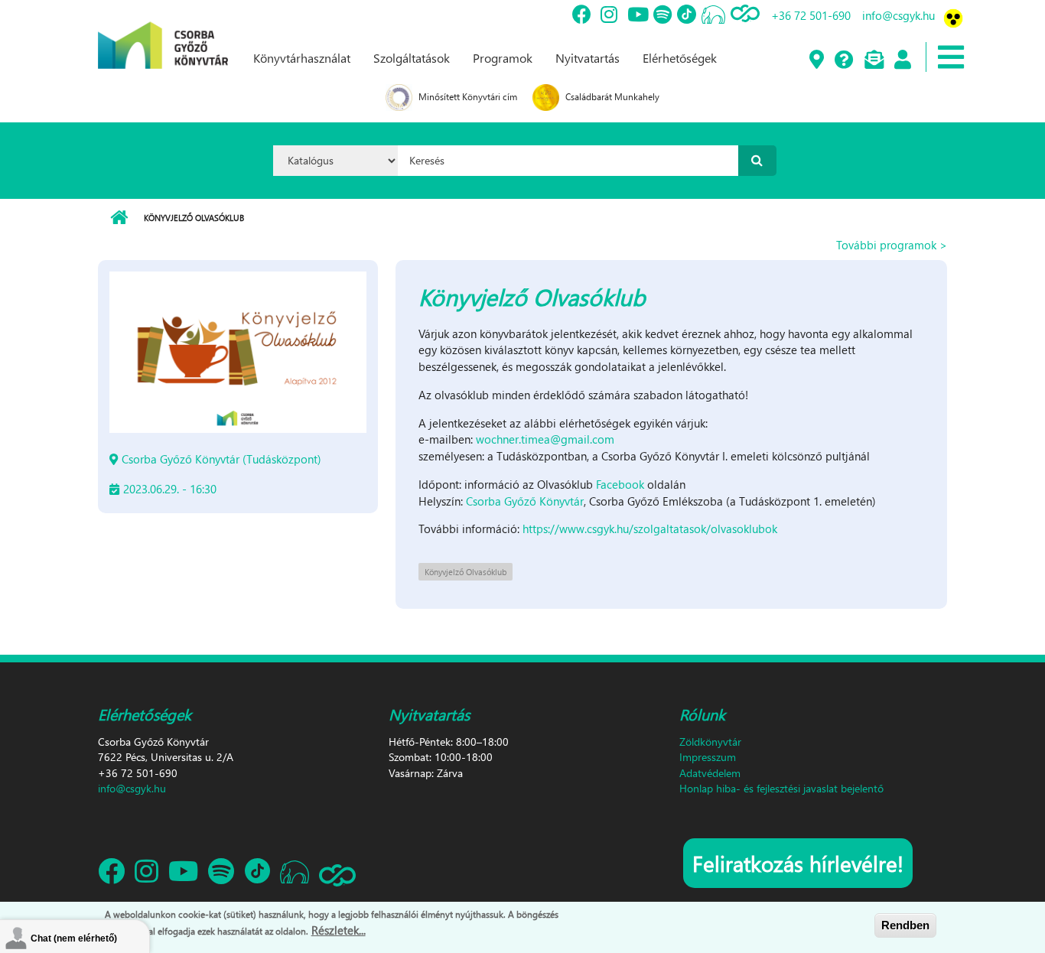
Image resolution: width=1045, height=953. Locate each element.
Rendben (905, 925)
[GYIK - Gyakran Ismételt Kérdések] (843, 60)
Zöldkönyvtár (710, 741)
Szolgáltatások (411, 58)
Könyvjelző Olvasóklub (465, 572)
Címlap (119, 218)
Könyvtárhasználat (301, 58)
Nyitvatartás (587, 58)
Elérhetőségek (680, 58)
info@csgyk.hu (898, 15)
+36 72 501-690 (811, 15)
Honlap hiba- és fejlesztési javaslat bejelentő (781, 788)
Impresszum (707, 757)
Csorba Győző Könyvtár (525, 501)
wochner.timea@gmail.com (545, 439)
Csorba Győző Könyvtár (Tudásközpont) (221, 459)
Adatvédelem (710, 773)
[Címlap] (163, 33)
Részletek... (338, 929)
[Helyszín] (816, 60)
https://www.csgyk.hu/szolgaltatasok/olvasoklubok (649, 528)
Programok (502, 58)
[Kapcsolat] (873, 60)
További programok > (891, 244)
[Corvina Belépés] (902, 60)
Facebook (620, 484)
